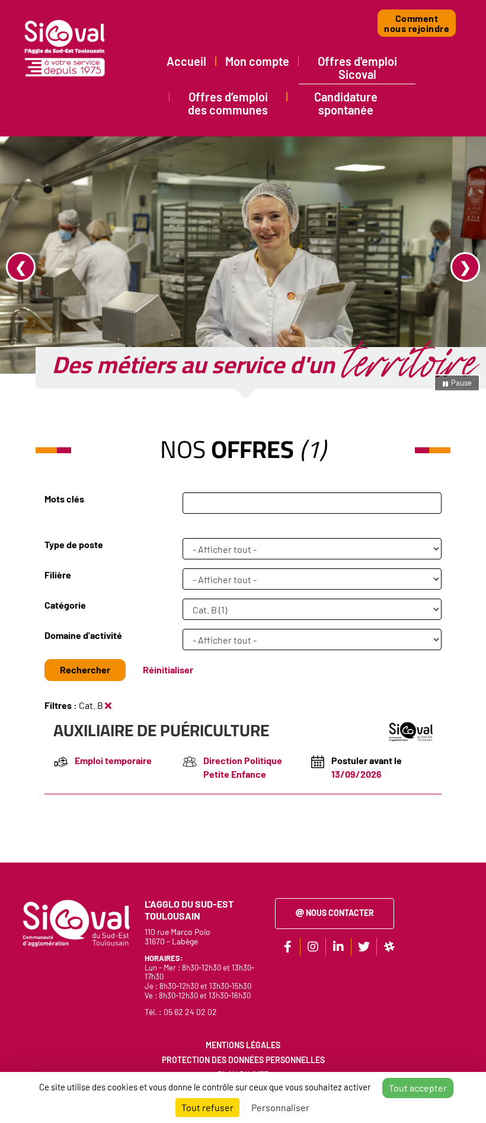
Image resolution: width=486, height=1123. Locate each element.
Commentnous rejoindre (416, 23)
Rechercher (85, 669)
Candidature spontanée (346, 103)
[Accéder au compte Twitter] (364, 947)
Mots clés (64, 498)
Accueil (186, 61)
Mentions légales (243, 1045)
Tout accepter (418, 1087)
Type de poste (73, 544)
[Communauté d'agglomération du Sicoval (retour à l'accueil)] (64, 48)
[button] (36, 266)
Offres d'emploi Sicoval (357, 67)
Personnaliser (280, 1107)
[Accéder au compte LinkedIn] (338, 947)
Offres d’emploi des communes (228, 103)
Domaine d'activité (83, 635)
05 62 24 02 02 (190, 1012)
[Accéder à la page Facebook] (287, 947)
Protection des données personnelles (243, 1060)
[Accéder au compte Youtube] (389, 947)
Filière (57, 574)
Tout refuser (207, 1107)
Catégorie (65, 604)
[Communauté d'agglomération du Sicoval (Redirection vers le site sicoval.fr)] (75, 922)
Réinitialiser (168, 669)
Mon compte (257, 61)
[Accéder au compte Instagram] (313, 947)
